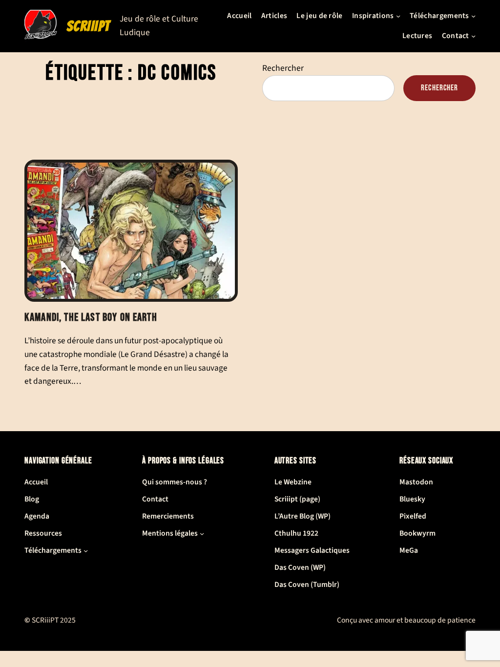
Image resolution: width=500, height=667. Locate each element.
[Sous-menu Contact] (473, 36)
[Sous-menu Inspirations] (398, 16)
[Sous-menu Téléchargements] (473, 16)
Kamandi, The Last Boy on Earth (90, 317)
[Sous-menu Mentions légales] (202, 533)
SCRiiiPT (88, 26)
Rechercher (283, 68)
